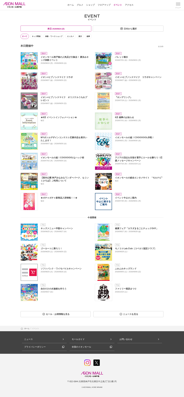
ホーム (27, 328)
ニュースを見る (130, 314)
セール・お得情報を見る (58, 314)
